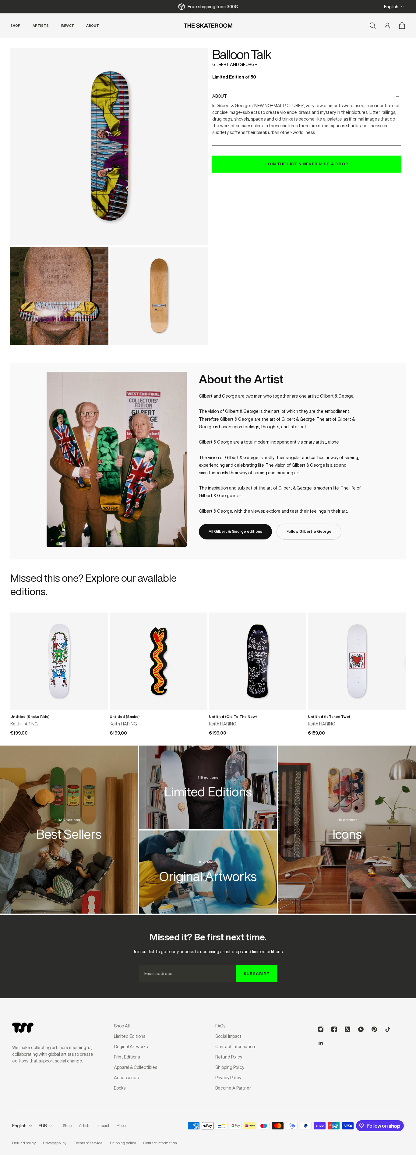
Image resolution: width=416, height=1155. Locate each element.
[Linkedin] (320, 1042)
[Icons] (347, 823)
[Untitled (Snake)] (158, 661)
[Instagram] (320, 1029)
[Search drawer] (372, 25)
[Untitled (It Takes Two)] (357, 661)
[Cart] (402, 25)
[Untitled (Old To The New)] (258, 661)
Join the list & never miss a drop (306, 164)
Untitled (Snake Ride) (29, 716)
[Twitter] (347, 1029)
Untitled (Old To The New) (233, 716)
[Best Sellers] (69, 823)
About (219, 96)
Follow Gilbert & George (309, 531)
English (391, 7)
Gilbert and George (234, 64)
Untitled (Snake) (124, 716)
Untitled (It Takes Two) (329, 716)
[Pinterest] (374, 1029)
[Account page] (387, 25)
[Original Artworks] (208, 865)
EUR (43, 1126)
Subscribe (256, 974)
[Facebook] (334, 1029)
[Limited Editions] (208, 780)
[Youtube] (361, 1029)
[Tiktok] (387, 1029)
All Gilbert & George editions (235, 531)
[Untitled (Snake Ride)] (59, 661)
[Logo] (208, 25)
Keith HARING (24, 724)
